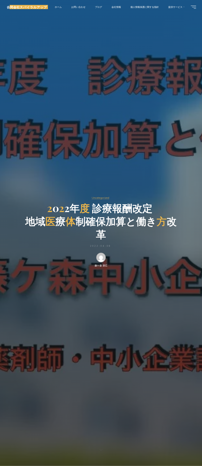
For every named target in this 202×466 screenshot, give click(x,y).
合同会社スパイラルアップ (27, 7)
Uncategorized (100, 197)
